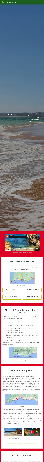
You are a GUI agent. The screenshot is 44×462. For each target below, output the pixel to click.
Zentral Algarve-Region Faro (33, 119)
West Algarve (29, 115)
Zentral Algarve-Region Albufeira (34, 117)
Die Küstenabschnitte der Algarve (34, 113)
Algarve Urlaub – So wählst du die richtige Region (25, 252)
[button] (39, 2)
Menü (42, 2)
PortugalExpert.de (15, 252)
